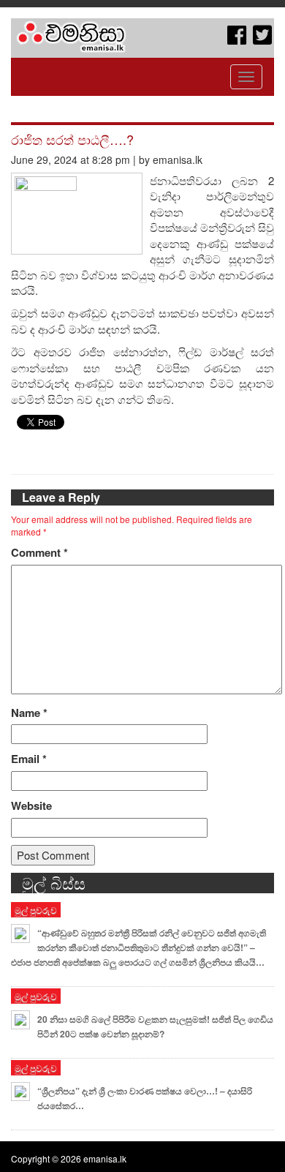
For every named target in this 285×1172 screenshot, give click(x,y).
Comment (39, 552)
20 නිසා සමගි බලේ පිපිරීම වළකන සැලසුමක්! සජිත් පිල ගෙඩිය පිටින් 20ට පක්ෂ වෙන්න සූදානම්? (155, 1026)
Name (29, 713)
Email (29, 759)
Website (31, 806)
